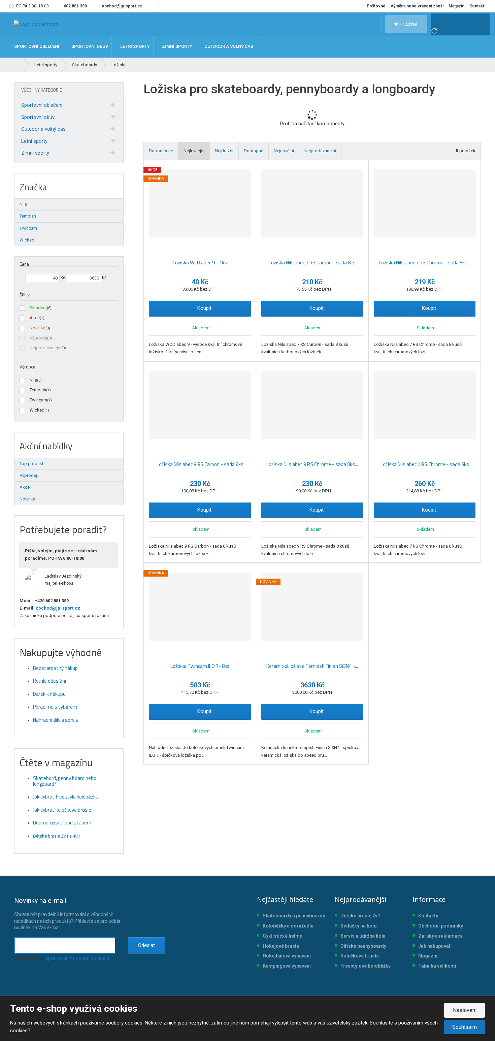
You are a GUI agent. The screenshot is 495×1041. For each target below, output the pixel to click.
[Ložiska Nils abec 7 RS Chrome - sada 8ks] (425, 405)
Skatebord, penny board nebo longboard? (64, 781)
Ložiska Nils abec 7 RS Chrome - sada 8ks (425, 464)
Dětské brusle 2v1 (360, 915)
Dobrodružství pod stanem (62, 822)
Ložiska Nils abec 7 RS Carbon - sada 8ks (312, 262)
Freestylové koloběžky (365, 966)
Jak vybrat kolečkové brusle (62, 810)
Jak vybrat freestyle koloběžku (65, 797)
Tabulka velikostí (437, 966)
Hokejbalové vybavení (287, 955)
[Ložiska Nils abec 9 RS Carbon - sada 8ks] (200, 405)
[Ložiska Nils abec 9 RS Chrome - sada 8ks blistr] (312, 405)
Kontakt (476, 6)
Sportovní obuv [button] (89, 46)
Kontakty (428, 915)
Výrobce (27, 366)
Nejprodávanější (45, 347)
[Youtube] (152, 6)
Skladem (38, 307)
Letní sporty (34, 141)
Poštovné (376, 6)
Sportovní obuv (38, 117)
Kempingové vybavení (287, 966)
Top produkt (31, 463)
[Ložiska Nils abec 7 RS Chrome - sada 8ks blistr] (425, 203)
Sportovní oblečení (41, 105)
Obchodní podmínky (440, 926)
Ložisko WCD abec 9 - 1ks (200, 262)
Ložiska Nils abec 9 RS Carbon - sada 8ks (200, 464)
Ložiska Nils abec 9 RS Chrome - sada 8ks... (312, 464)
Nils (33, 380)
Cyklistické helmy (282, 936)
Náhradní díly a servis (55, 720)
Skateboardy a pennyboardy (294, 915)
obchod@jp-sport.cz (57, 608)
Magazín (456, 6)
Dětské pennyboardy (363, 946)
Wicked (37, 410)
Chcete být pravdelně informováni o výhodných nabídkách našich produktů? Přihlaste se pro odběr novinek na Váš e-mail (67, 913)
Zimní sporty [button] (176, 46)
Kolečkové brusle (359, 955)
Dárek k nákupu (49, 694)
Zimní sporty (35, 153)
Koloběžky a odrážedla (288, 926)
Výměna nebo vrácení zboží (417, 6)
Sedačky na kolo (358, 926)
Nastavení (464, 1010)
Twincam (38, 399)
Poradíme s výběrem (55, 707)
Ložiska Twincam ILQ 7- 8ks (200, 666)
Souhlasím (464, 1027)
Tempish (38, 389)
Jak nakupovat (434, 946)
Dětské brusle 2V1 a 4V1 (56, 836)
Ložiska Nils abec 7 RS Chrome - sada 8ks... (424, 262)
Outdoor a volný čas (43, 129)
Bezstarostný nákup (55, 668)
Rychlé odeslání (49, 681)
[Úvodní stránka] (36, 24)
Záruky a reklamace (440, 936)
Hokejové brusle (281, 946)
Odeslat (146, 945)
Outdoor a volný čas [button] (228, 46)
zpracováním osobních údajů (77, 958)
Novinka (37, 327)
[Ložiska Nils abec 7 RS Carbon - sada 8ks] (312, 203)
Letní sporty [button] (134, 46)
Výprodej (38, 337)
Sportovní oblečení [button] (36, 46)
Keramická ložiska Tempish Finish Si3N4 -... (312, 666)
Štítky (25, 294)
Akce (35, 317)
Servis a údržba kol (361, 936)
